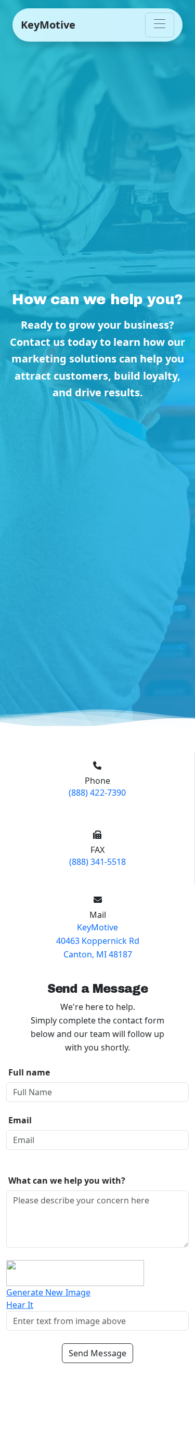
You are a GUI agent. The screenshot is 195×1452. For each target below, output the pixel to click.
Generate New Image (48, 1292)
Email (20, 1120)
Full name (29, 1072)
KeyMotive (48, 25)
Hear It (19, 1305)
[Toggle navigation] (159, 24)
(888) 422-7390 (97, 792)
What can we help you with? (66, 1180)
